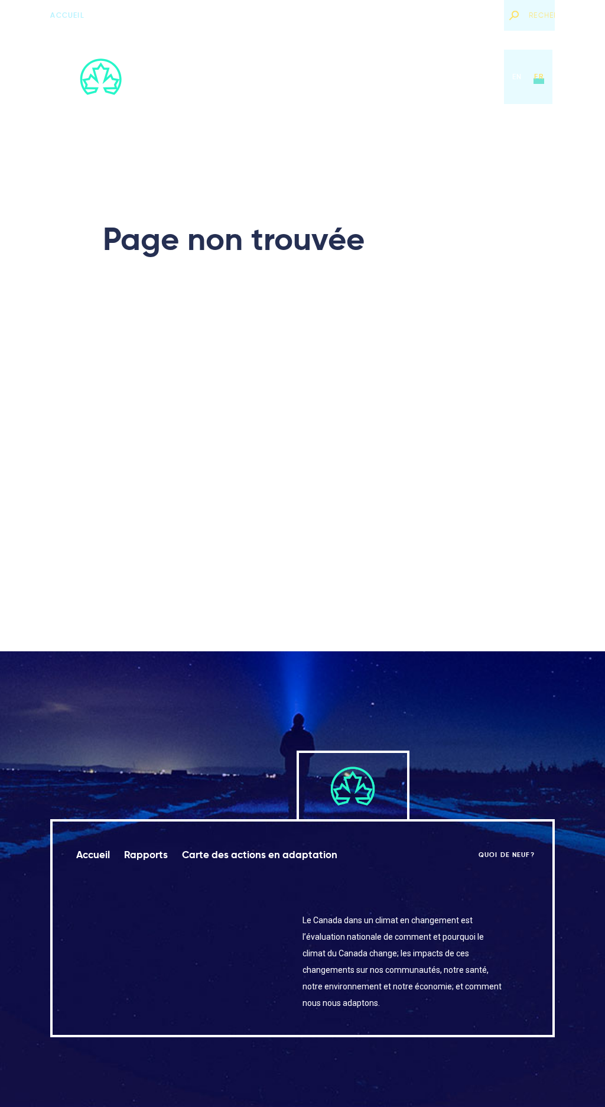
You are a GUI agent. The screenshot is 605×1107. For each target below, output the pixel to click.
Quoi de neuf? (465, 15)
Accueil (67, 15)
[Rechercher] (513, 15)
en (517, 76)
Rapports (269, 76)
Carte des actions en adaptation (379, 76)
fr (538, 76)
